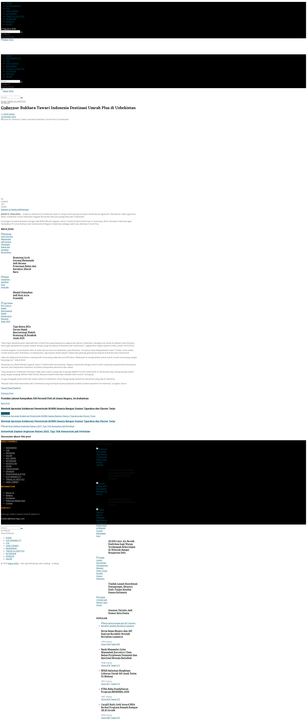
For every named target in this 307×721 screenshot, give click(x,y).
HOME (9, 3)
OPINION (10, 21)
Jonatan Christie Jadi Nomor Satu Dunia (120, 611)
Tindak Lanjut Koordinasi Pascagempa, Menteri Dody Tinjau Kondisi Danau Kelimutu (123, 588)
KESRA (9, 466)
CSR (7, 8)
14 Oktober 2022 (8, 116)
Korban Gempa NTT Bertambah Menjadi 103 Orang (121, 502)
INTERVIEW (11, 19)
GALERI (9, 24)
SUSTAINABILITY (13, 6)
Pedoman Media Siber (15, 500)
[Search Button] (22, 32)
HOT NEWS (11, 458)
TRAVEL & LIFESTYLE (15, 16)
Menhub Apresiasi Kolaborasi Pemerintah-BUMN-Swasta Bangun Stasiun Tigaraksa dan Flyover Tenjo (58, 421)
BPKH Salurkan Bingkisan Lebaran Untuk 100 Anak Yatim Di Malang (118, 673)
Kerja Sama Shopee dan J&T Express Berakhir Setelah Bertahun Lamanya (116, 633)
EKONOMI (10, 453)
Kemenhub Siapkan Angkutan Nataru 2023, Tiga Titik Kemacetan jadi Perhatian (45, 431)
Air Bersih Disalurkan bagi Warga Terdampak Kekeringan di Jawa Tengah (121, 474)
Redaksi (9, 495)
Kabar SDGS (13, 563)
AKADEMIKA (11, 13)
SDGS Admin (9, 114)
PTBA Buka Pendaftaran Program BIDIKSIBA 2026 (115, 690)
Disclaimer (10, 498)
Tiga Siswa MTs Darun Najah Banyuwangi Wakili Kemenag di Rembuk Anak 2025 (24, 332)
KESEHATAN (11, 463)
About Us (10, 492)
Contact (9, 503)
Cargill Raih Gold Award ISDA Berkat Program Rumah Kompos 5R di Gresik (119, 707)
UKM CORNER (12, 11)
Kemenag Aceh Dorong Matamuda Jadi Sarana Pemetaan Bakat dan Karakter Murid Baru (24, 264)
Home (3, 101)
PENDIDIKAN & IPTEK (15, 474)
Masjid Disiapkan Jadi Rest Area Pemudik (23, 295)
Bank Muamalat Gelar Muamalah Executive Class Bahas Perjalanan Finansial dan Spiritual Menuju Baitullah (119, 653)
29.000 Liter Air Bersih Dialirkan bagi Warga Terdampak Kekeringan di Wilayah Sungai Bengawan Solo (121, 547)
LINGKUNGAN (12, 469)
